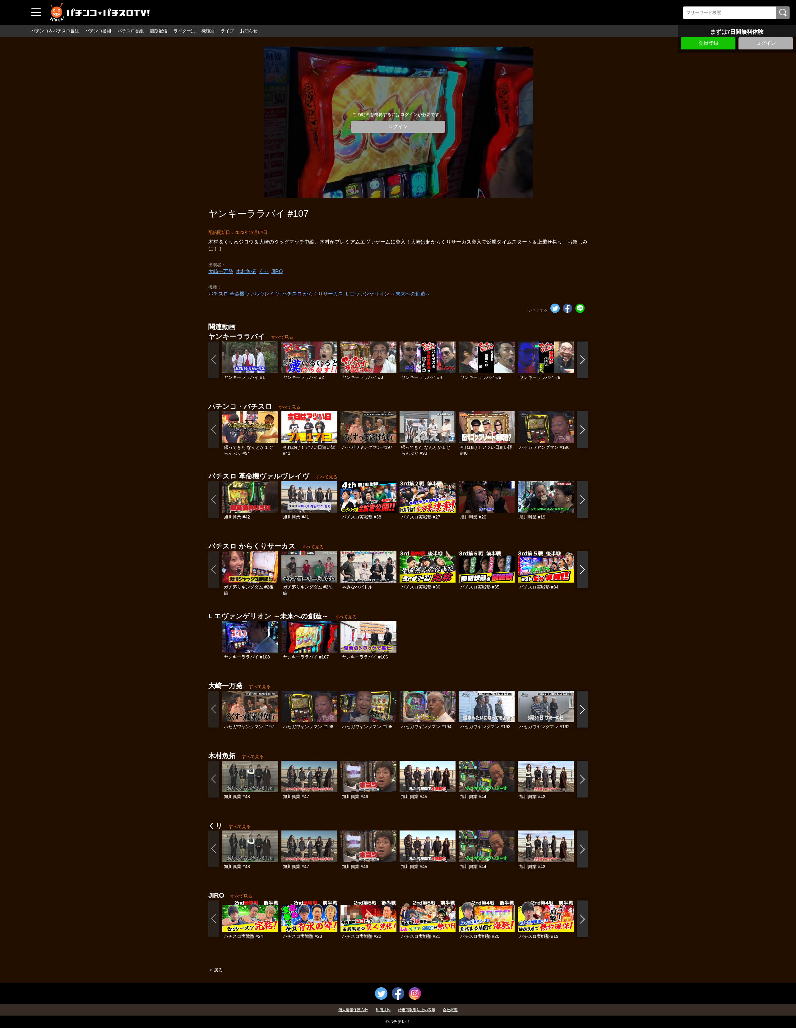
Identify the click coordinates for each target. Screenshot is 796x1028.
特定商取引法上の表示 (416, 1010)
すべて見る (282, 337)
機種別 (208, 30)
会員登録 (708, 43)
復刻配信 (158, 30)
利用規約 (383, 1010)
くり (264, 271)
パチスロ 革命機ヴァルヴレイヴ (243, 293)
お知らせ (248, 30)
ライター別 (184, 30)
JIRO (277, 271)
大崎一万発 (220, 271)
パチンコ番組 (98, 30)
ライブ (227, 30)
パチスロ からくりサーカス (312, 293)
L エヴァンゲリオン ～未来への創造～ (388, 293)
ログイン (766, 43)
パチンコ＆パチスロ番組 (55, 30)
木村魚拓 (246, 271)
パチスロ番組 (131, 30)
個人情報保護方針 (353, 1010)
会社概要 (450, 1010)
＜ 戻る (215, 969)
